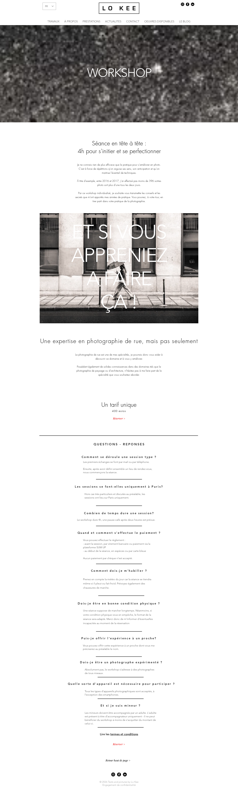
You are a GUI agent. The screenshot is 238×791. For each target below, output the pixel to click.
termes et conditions (124, 734)
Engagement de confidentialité (119, 784)
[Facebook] (187, 4)
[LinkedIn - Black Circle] (192, 4)
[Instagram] (182, 4)
